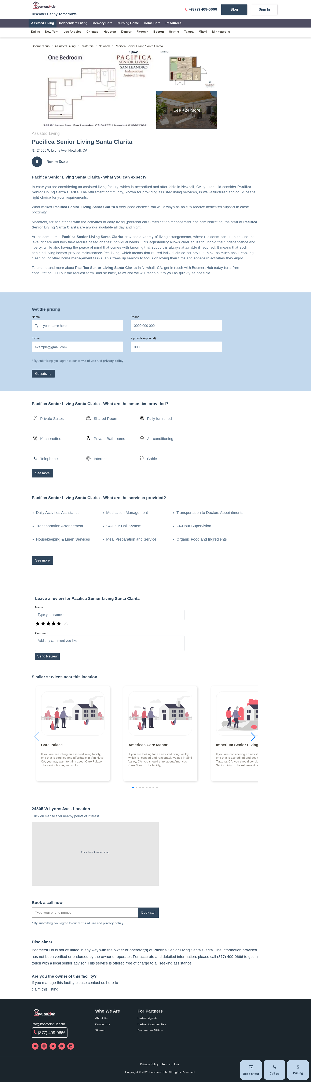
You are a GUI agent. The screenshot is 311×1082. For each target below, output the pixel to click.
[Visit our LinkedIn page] (70, 1046)
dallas (35, 31)
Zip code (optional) (143, 338)
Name (36, 316)
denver (126, 31)
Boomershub (41, 46)
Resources (173, 23)
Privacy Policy (149, 1064)
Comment (41, 633)
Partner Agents (147, 1018)
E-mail (36, 338)
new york (51, 31)
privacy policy (113, 361)
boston (158, 31)
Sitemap (100, 1030)
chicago (93, 31)
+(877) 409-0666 (203, 9)
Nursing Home (128, 23)
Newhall (104, 46)
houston (110, 31)
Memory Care (102, 23)
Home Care (152, 23)
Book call (148, 912)
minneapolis (221, 31)
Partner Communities (152, 1024)
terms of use (87, 361)
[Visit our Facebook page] (61, 1046)
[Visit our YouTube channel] (35, 1046)
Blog (234, 9)
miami (203, 31)
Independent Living (73, 23)
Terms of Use (170, 1064)
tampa (189, 31)
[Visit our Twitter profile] (53, 1046)
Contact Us (102, 1024)
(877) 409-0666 (230, 957)
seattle (174, 31)
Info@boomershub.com (48, 1024)
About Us (101, 1018)
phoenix (142, 31)
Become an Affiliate (150, 1030)
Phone (135, 316)
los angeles (72, 31)
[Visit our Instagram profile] (44, 1046)
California (87, 46)
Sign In (264, 9)
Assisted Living (42, 23)
